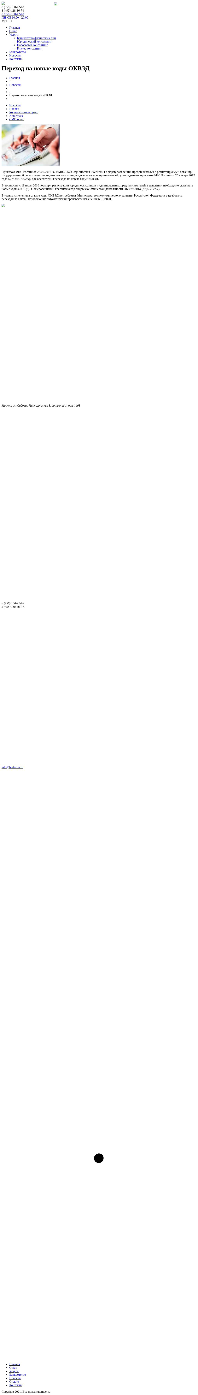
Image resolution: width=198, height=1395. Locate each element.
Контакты (15, 59)
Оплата (14, 1381)
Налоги (14, 108)
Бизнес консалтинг (29, 48)
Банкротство (17, 52)
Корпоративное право (23, 112)
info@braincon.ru (12, 767)
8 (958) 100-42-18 (15, 15)
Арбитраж (16, 115)
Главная (14, 27)
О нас (13, 31)
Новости (15, 55)
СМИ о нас (16, 119)
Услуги (14, 34)
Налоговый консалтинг (32, 45)
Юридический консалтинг (34, 41)
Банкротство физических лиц (36, 38)
